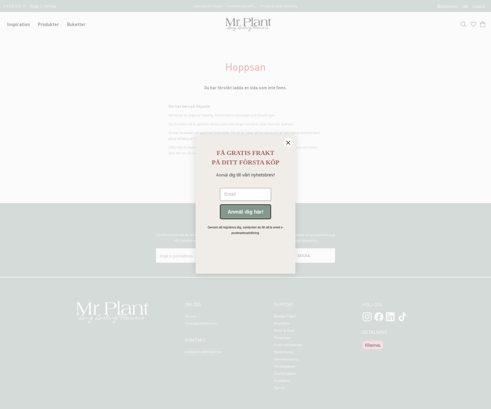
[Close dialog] (288, 143)
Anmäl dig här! (246, 211)
